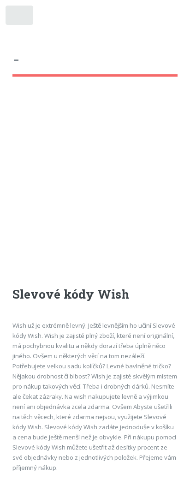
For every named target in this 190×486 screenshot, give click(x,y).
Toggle (20, 17)
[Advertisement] (95, 190)
